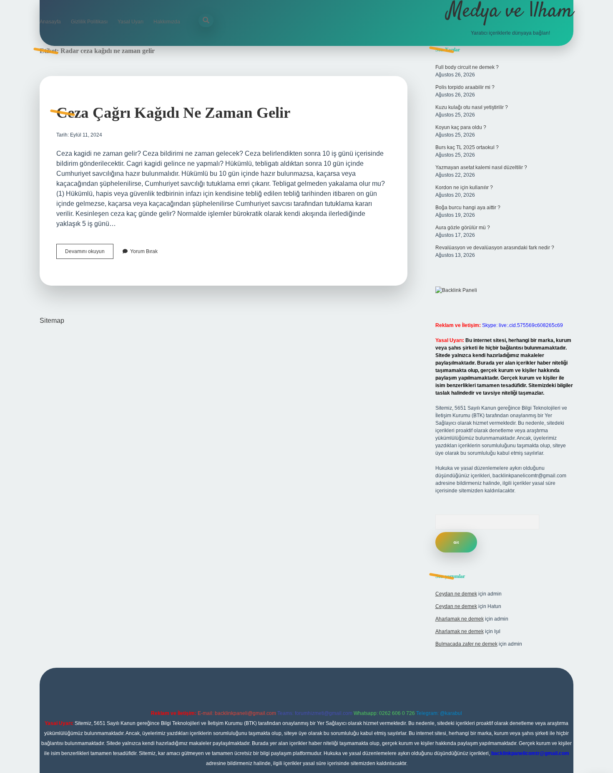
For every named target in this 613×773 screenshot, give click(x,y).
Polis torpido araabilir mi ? (465, 87)
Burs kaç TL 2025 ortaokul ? (467, 147)
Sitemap (52, 320)
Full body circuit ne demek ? (467, 67)
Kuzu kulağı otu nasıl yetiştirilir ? (471, 107)
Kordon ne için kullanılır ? (464, 187)
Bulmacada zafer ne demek (466, 644)
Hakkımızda (166, 22)
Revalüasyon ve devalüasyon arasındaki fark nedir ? (494, 248)
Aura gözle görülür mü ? (462, 228)
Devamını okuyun (89, 253)
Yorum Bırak (144, 251)
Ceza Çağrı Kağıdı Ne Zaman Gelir (173, 112)
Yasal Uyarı (130, 22)
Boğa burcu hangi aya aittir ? (467, 207)
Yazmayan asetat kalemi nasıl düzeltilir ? (481, 167)
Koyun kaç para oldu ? (460, 127)
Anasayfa (50, 22)
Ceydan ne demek (456, 594)
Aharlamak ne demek (459, 619)
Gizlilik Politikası (89, 22)
